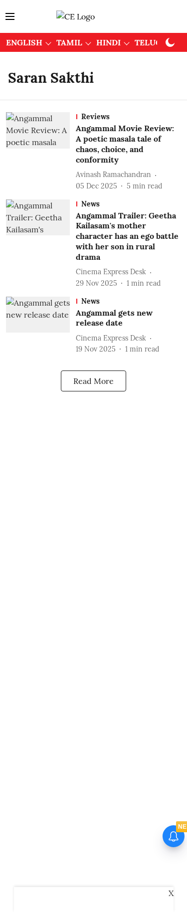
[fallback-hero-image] (41, 151)
